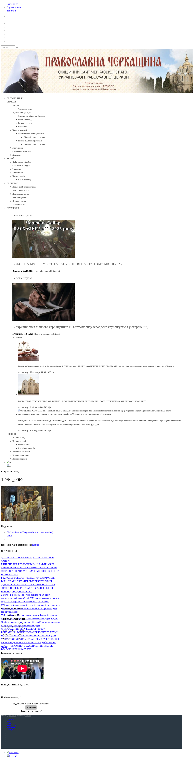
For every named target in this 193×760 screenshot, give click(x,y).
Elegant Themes (11, 715)
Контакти (16, 155)
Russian (35, 545)
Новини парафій (19, 459)
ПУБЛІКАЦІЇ (13, 208)
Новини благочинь (20, 455)
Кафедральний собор (21, 162)
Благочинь (11, 728)
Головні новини (42, 271)
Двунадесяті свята (20, 194)
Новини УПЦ (18, 438)
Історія (15, 105)
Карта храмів (18, 176)
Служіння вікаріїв (26, 448)
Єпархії (9, 723)
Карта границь (25, 180)
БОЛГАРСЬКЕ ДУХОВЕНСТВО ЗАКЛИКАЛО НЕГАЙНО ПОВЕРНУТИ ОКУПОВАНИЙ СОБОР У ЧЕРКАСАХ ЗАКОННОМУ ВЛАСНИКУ (82, 401)
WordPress (28, 715)
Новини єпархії (19, 441)
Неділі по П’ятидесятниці (24, 187)
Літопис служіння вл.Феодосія (31, 116)
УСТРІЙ (10, 158)
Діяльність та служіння (34, 137)
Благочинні (17, 148)
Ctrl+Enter (31, 707)
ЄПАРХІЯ (11, 102)
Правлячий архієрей (21, 112)
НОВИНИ (11, 434)
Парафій (10, 730)
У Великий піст (19, 205)
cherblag (24, 372)
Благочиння (17, 173)
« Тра (4, 646)
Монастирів (11, 725)
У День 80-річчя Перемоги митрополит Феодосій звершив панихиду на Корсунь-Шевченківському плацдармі (30, 622)
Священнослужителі (21, 151)
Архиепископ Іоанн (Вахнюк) (31, 134)
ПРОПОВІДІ (12, 183)
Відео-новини (24, 445)
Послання (22, 127)
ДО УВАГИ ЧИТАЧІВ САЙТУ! (16, 557)
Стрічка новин (14, 7)
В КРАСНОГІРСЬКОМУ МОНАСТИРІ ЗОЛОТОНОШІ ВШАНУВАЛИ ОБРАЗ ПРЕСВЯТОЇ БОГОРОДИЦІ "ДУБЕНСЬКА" (28, 581)
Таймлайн (12, 10)
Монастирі (17, 169)
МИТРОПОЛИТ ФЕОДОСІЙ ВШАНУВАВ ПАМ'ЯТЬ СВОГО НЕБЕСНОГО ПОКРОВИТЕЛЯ (30, 571)
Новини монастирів (21, 452)
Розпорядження (25, 123)
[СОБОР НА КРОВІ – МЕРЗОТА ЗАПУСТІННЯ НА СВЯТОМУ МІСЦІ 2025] (43, 257)
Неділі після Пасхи (21, 190)
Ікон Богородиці (19, 197)
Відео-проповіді (25, 119)
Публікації (55, 271)
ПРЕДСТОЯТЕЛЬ (15, 98)
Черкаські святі (25, 109)
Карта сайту (12, 4)
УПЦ (9, 721)
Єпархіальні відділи (21, 166)
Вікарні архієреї (19, 130)
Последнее (17, 337)
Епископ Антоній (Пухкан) (30, 141)
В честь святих (19, 201)
